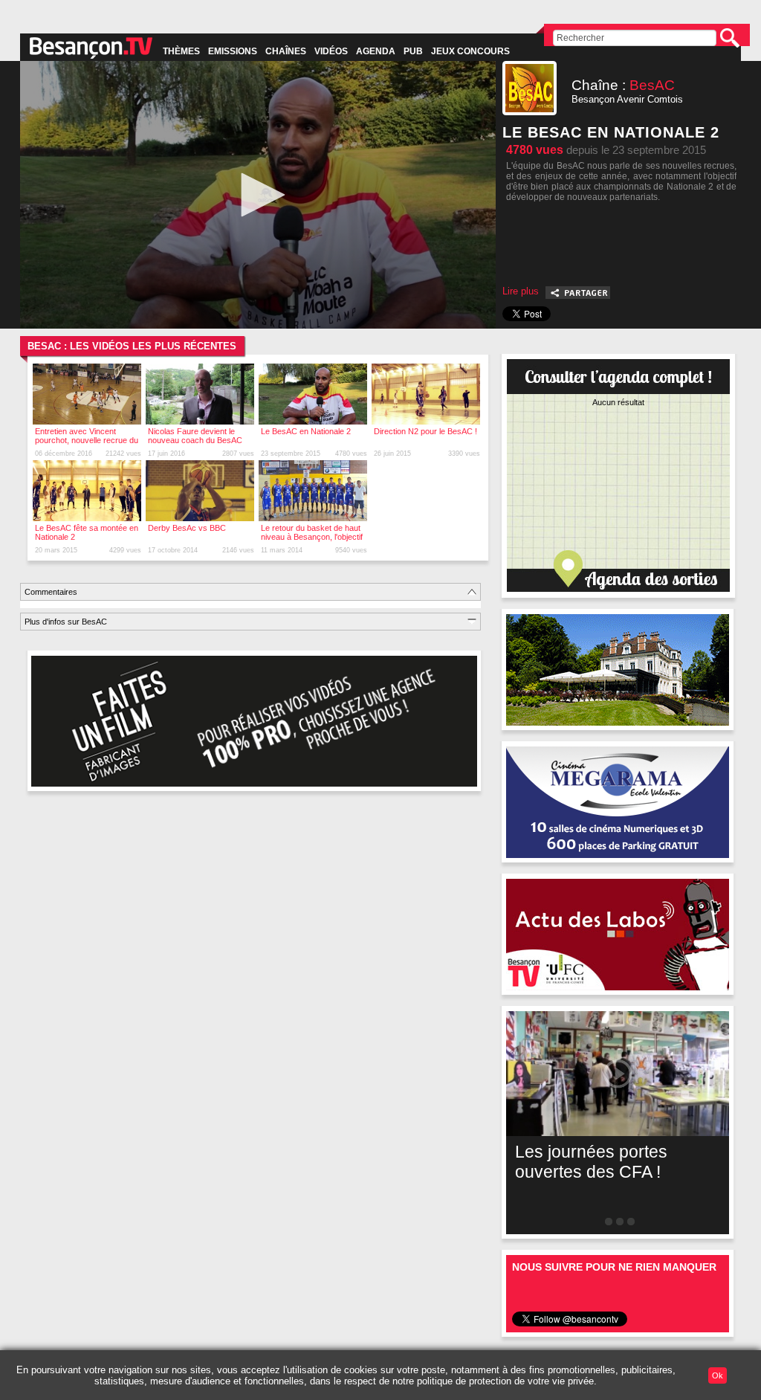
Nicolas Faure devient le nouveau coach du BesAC (195, 436)
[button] (258, 195)
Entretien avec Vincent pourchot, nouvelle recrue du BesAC (86, 440)
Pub (413, 51)
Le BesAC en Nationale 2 (306, 431)
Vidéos (331, 51)
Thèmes (181, 51)
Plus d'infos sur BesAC (66, 621)
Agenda (375, 51)
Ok (717, 1375)
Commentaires (51, 591)
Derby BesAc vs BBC (187, 527)
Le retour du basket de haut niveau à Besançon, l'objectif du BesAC (312, 536)
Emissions (232, 51)
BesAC (652, 85)
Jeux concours (470, 51)
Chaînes (285, 51)
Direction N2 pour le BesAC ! (425, 431)
